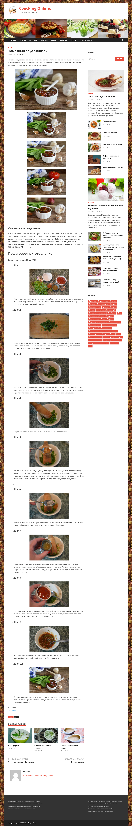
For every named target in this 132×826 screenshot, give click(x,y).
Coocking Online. (35, 8)
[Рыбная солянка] (94, 128)
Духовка (105, 307)
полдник (92, 343)
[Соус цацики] (20, 743)
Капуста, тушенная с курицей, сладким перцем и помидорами (113, 247)
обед (105, 340)
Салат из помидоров (109, 325)
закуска (119, 337)
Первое (13, 40)
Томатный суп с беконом (101, 96)
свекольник (114, 343)
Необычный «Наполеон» (113, 167)
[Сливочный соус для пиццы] (72, 743)
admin (21, 54)
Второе (23, 40)
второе (106, 337)
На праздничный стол (96, 316)
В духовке (92, 301)
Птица (103, 319)
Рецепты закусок (114, 322)
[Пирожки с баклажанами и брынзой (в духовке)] (94, 264)
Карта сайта (86, 40)
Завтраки (33, 40)
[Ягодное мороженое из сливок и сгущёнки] (106, 201)
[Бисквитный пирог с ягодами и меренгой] (94, 287)
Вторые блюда (103, 301)
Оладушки (109, 316)
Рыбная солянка (109, 121)
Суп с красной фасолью (112, 144)
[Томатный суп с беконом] (106, 92)
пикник (118, 340)
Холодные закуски (95, 337)
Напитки (74, 40)
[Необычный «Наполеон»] (94, 175)
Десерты (63, 40)
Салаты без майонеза (96, 331)
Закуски (44, 40)
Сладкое (105, 334)
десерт (112, 337)
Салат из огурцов (94, 325)
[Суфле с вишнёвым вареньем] (94, 163)
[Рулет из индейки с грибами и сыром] (94, 275)
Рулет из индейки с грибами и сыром (110, 269)
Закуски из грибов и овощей (106, 310)
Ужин (118, 334)
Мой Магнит (111, 313)
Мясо (119, 313)
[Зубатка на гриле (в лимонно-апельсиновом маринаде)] (94, 240)
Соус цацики (13, 745)
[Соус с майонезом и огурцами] (46, 743)
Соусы (53, 40)
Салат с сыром (106, 328)
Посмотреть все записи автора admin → (39, 775)
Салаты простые (94, 334)
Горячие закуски (102, 304)
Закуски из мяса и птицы (97, 313)
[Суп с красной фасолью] (94, 151)
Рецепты (110, 319)
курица (91, 340)
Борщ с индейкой (110, 133)
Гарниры (92, 304)
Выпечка (113, 301)
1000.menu (12, 710)
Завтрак (113, 307)
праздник (105, 343)
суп (90, 346)
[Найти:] (106, 59)
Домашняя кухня (94, 307)
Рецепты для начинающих (98, 322)
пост (98, 343)
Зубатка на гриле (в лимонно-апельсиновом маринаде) (113, 235)
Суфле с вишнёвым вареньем (111, 157)
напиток (98, 340)
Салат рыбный (94, 328)
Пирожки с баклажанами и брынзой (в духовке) (113, 258)
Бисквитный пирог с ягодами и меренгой (111, 281)
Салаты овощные (111, 331)
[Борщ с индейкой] (94, 140)
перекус (111, 340)
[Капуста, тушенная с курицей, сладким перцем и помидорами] (94, 252)
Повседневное (94, 319)
